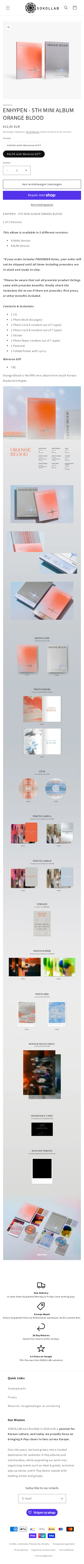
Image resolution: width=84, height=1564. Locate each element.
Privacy (12, 1397)
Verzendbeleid (66, 1550)
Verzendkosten (32, 132)
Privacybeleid (21, 1550)
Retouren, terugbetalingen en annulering (34, 1406)
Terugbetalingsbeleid (64, 1543)
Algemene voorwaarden (43, 1550)
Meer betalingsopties (42, 204)
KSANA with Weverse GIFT (26, 146)
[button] (8, 7)
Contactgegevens (44, 1555)
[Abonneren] (61, 1498)
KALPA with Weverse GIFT (24, 154)
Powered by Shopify (39, 1543)
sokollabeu (23, 1543)
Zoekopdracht (17, 1388)
